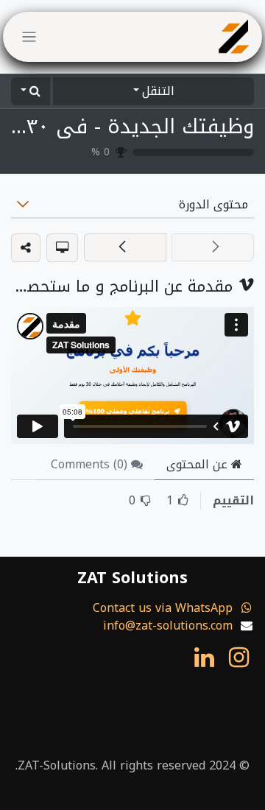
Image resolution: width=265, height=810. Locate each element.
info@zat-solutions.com (168, 625)
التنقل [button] (158, 91)
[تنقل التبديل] (29, 36)
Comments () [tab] (91, 464)
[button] (30, 91)
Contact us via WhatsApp (163, 607)
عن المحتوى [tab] (198, 464)
